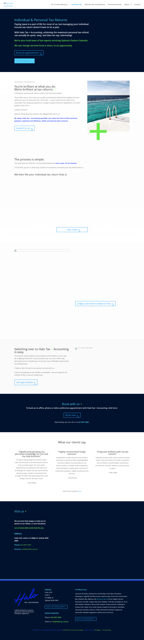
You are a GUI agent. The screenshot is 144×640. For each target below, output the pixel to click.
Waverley (100, 599)
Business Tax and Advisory (95, 5)
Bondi (105, 599)
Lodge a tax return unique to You (94, 303)
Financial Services (115, 5)
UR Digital (98, 630)
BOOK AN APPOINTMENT (84, 619)
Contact (137, 5)
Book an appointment (27, 52)
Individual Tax (76, 5)
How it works (23, 60)
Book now (70, 415)
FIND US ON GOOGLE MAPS (55, 607)
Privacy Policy (107, 630)
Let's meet (72, 229)
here (79, 491)
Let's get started (24, 382)
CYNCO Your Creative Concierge (73, 630)
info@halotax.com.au (30, 549)
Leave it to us (23, 128)
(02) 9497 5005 (25, 545)
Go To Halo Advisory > (59, 5)
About (126, 5)
